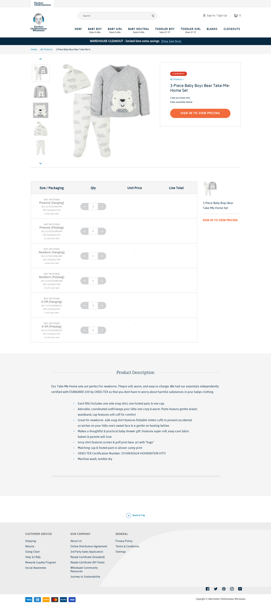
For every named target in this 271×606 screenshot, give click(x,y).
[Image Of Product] (105, 111)
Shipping (30, 540)
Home (34, 49)
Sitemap (121, 551)
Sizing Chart (32, 551)
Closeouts (232, 28)
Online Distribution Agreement (88, 546)
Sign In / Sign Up (216, 15)
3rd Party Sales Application (86, 551)
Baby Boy (95, 30)
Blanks (212, 28)
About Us (76, 540)
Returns (29, 546)
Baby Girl (115, 30)
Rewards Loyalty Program (40, 562)
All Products (46, 49)
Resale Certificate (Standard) (87, 557)
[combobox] (117, 15)
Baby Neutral (138, 30)
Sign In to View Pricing (200, 113)
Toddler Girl (191, 30)
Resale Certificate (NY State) (87, 562)
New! (78, 28)
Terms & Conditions (127, 546)
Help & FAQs (33, 557)
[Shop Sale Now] (171, 41)
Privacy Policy (124, 540)
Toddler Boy (165, 30)
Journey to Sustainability (85, 576)
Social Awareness (35, 567)
